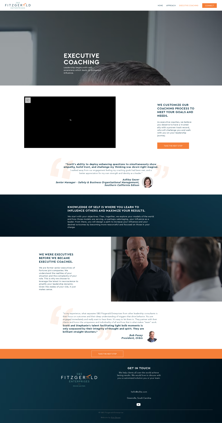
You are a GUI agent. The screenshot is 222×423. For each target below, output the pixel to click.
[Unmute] (31, 144)
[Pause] (27, 144)
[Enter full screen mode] (112, 144)
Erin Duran (115, 417)
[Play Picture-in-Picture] (108, 144)
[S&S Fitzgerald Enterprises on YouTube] (138, 404)
